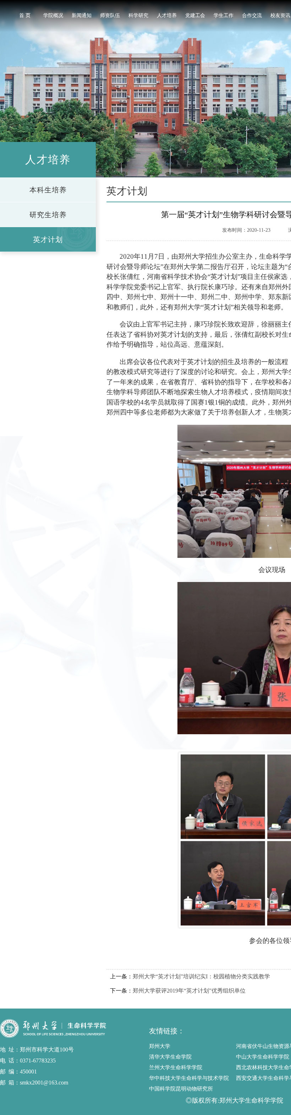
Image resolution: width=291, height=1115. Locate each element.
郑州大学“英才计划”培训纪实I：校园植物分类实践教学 (201, 976)
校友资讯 (280, 15)
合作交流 (252, 15)
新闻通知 (82, 15)
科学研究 (138, 15)
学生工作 (224, 15)
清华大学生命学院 (170, 1057)
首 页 (25, 15)
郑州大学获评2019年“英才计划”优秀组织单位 (189, 991)
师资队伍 (110, 15)
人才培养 (167, 15)
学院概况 (53, 15)
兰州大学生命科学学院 (175, 1067)
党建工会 (195, 15)
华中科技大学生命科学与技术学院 (189, 1078)
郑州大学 (159, 1046)
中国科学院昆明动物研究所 (181, 1089)
